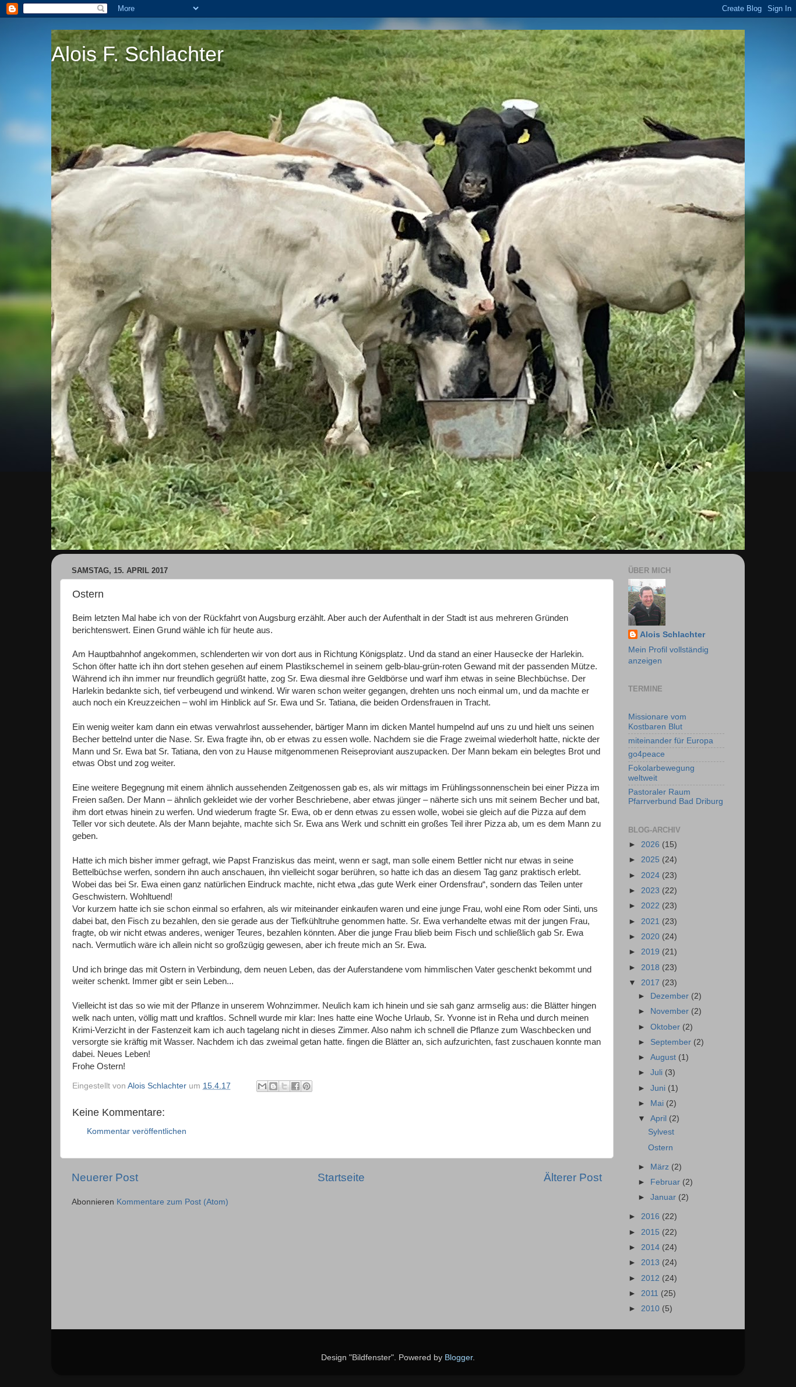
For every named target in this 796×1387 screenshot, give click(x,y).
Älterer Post (573, 1177)
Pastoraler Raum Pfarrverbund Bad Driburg (675, 797)
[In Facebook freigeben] (295, 1086)
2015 (651, 1232)
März (660, 1167)
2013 (651, 1262)
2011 (651, 1293)
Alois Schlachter (672, 634)
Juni (659, 1088)
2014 (651, 1247)
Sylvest (661, 1132)
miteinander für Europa (670, 740)
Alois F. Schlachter (137, 54)
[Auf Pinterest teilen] (306, 1086)
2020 (651, 936)
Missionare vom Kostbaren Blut (657, 721)
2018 (651, 967)
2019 (651, 951)
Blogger (459, 1357)
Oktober (666, 1027)
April (659, 1118)
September (671, 1042)
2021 (651, 921)
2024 (651, 875)
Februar (666, 1182)
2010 (651, 1308)
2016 (651, 1216)
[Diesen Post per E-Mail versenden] (262, 1086)
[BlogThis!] (273, 1086)
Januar (664, 1197)
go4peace (646, 754)
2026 (651, 844)
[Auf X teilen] (284, 1086)
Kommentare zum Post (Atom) (172, 1202)
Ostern (660, 1147)
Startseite (341, 1177)
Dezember (670, 996)
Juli (657, 1072)
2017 (651, 982)
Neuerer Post (105, 1177)
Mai (658, 1103)
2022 (651, 905)
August (664, 1057)
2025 (651, 859)
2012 (651, 1278)
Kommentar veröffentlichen (136, 1131)
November (670, 1011)
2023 (651, 890)
